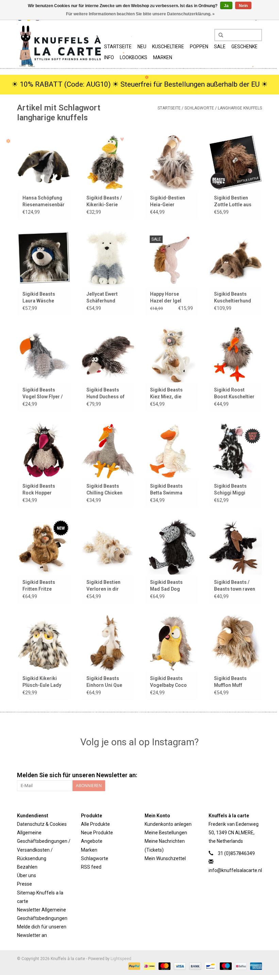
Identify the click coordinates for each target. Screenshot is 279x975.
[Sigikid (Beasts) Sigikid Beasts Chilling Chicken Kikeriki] (108, 450)
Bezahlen (27, 867)
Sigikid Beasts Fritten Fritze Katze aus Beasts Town (41, 585)
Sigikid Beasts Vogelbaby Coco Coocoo (168, 682)
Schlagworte (199, 108)
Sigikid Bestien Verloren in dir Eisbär (103, 585)
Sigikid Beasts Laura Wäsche (38, 297)
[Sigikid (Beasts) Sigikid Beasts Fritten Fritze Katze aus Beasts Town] (44, 547)
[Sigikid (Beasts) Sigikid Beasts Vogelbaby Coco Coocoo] (171, 643)
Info (109, 57)
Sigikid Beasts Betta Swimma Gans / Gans (166, 489)
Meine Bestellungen (166, 832)
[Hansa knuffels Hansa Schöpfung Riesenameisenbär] (44, 162)
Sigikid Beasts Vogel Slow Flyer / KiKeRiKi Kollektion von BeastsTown (42, 393)
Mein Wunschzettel (165, 858)
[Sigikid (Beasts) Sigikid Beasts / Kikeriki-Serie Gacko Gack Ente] (108, 162)
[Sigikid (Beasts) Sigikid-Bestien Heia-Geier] (171, 162)
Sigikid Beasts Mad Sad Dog (166, 585)
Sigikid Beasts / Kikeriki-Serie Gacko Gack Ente (105, 201)
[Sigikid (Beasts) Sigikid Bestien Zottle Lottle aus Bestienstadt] (235, 162)
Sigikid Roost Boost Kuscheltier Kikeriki (234, 393)
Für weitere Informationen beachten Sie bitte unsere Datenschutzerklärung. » (140, 14)
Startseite (118, 46)
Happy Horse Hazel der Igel (165, 297)
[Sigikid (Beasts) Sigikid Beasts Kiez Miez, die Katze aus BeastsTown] (171, 355)
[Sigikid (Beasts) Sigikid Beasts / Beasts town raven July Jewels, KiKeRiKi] (235, 547)
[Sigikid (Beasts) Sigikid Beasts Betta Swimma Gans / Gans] (171, 450)
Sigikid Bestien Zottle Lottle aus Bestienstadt (232, 201)
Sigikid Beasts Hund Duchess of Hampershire (105, 393)
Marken (162, 57)
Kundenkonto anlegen (168, 824)
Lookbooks (133, 57)
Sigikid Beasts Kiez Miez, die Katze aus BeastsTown (166, 393)
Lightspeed (121, 958)
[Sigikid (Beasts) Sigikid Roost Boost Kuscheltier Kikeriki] (235, 355)
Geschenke (244, 46)
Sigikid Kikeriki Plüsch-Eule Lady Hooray (41, 682)
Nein (243, 5)
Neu (141, 46)
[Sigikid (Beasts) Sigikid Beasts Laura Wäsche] (44, 258)
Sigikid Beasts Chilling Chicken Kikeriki (104, 489)
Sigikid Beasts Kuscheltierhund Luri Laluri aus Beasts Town (232, 297)
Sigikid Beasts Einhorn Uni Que (104, 682)
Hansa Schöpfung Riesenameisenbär (43, 201)
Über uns (26, 875)
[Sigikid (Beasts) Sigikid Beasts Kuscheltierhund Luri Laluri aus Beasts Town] (235, 258)
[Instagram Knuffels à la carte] (256, 775)
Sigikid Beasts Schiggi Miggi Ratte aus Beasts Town (233, 489)
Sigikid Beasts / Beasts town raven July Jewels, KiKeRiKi (234, 585)
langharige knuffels (240, 108)
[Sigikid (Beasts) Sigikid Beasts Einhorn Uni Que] (108, 643)
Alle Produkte (95, 824)
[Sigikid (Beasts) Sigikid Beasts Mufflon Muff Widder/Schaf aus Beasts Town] (235, 643)
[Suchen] (218, 35)
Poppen (199, 46)
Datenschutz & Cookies (42, 824)
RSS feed (91, 867)
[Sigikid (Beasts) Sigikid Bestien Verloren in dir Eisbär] (108, 547)
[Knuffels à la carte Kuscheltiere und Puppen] (59, 45)
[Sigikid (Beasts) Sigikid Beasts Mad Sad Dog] (171, 547)
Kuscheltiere (168, 46)
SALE (220, 46)
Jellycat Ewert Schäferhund (102, 297)
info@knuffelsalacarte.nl (235, 870)
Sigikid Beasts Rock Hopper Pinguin (38, 489)
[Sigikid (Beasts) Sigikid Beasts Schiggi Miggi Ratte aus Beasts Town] (235, 450)
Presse (24, 884)
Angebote (91, 841)
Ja (226, 5)
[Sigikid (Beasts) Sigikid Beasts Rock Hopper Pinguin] (44, 450)
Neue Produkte (97, 832)
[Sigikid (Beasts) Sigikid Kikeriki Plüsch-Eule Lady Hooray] (44, 643)
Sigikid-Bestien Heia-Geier (167, 201)
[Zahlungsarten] (133, 965)
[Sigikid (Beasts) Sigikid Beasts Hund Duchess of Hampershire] (108, 355)
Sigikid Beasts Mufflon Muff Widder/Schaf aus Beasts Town (234, 682)
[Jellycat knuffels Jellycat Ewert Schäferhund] (108, 258)
